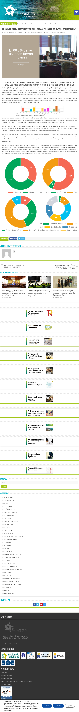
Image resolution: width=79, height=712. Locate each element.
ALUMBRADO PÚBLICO (9, 521)
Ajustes (70, 706)
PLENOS (5, 572)
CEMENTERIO (7, 524)
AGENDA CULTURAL (8, 512)
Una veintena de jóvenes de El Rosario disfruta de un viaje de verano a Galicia (37, 23)
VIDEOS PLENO (7, 593)
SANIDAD (5, 575)
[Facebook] (34, 604)
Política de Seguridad (7, 678)
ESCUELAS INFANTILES (9, 539)
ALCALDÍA (6, 518)
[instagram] (44, 604)
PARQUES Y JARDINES (9, 566)
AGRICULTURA (7, 515)
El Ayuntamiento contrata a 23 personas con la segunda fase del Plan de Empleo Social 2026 (39, 292)
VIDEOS (5, 590)
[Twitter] (37, 604)
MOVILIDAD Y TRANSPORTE (11, 554)
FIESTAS (5, 542)
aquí (15, 708)
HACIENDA (6, 545)
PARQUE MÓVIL (7, 563)
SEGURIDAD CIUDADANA (10, 578)
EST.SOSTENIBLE (7, 500)
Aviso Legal (4, 672)
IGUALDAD (6, 548)
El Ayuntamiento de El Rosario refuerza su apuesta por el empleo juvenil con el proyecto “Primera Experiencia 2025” (64, 292)
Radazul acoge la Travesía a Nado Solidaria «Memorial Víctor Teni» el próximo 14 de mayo (65, 266)
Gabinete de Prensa (9, 32)
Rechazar (58, 706)
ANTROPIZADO (7, 497)
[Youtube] (41, 604)
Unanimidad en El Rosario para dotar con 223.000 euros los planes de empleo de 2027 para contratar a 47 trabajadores (13, 292)
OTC (4, 503)
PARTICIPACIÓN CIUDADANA (11, 569)
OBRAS (5, 560)
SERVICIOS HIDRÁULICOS (10, 581)
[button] (76, 12)
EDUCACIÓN (6, 533)
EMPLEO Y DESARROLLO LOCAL (34, 32)
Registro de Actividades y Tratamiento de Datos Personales (17, 681)
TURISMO (6, 587)
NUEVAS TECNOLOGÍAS (9, 557)
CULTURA (5, 527)
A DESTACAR (6, 506)
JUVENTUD (6, 551)
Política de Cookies (6, 684)
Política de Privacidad (7, 675)
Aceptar (47, 706)
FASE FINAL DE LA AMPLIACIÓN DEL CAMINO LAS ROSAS (14, 265)
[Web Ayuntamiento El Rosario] (39, 10)
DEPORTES (6, 530)
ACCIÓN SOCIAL (7, 509)
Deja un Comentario (51, 32)
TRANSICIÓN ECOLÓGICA (10, 584)
